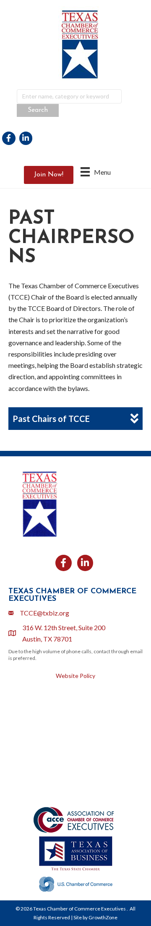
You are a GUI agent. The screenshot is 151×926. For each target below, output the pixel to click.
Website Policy (75, 675)
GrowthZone (103, 917)
